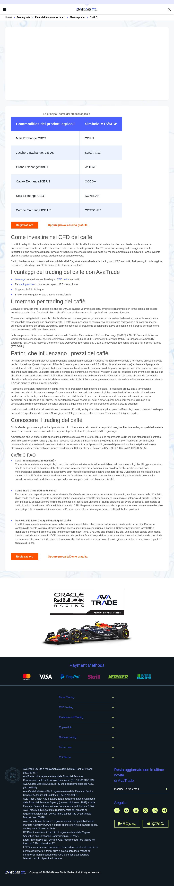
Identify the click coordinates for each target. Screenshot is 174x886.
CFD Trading (66, 707)
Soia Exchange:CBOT (31, 196)
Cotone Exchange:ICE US (33, 210)
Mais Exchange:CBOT (31, 138)
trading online (26, 284)
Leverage (20, 279)
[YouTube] (126, 810)
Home (8, 17)
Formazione (65, 747)
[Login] (169, 9)
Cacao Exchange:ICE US (33, 181)
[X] (145, 810)
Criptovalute (65, 727)
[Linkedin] (155, 810)
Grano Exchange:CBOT (32, 167)
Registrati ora (24, 225)
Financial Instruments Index (50, 17)
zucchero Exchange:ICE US (35, 152)
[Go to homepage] (16, 872)
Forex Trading (66, 697)
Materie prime (77, 17)
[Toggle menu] (5, 9)
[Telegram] (164, 810)
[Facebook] (117, 810)
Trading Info (23, 17)
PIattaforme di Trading (71, 717)
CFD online (63, 279)
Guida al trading (67, 737)
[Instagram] (136, 810)
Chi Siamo (65, 757)
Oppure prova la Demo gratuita (68, 225)
